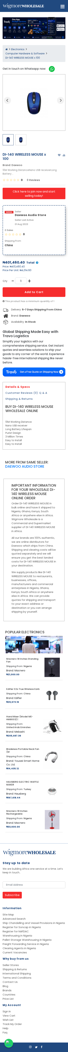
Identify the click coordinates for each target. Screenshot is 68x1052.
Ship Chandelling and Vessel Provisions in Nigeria (34, 923)
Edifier (18, 698)
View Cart (9, 1015)
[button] (63, 6)
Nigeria (28, 666)
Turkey (27, 789)
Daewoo (17, 165)
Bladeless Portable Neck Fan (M (22, 750)
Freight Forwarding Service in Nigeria (26, 944)
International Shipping (17, 973)
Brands (7, 990)
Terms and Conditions (17, 978)
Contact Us (10, 982)
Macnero (19, 670)
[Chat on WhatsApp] (8, 1043)
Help (5, 1028)
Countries (9, 994)
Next (60, 100)
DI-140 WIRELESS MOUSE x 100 (22, 57)
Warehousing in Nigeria (17, 935)
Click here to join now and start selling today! (34, 194)
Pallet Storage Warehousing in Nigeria (27, 940)
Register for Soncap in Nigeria (22, 927)
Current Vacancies (15, 952)
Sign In (7, 1011)
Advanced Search (14, 919)
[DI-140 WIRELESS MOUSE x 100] (34, 102)
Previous (7, 100)
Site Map (8, 914)
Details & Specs (17, 387)
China (9, 245)
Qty (5, 281)
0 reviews (33, 180)
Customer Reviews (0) (21, 393)
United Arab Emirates (18, 727)
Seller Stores (11, 965)
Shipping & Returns (19, 399)
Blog (5, 986)
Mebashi (19, 732)
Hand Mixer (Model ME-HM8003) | (19, 718)
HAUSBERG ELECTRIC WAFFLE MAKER (22, 783)
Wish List (8, 1020)
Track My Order (12, 1024)
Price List (8, 999)
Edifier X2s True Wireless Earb (23, 689)
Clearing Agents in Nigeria (19, 948)
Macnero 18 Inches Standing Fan (22, 660)
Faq (5, 1032)
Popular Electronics (24, 632)
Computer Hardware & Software (25, 53)
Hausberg (20, 793)
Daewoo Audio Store (24, 466)
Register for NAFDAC (16, 931)
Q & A (43, 393)
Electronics (17, 49)
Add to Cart (34, 292)
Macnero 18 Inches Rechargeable (16, 812)
